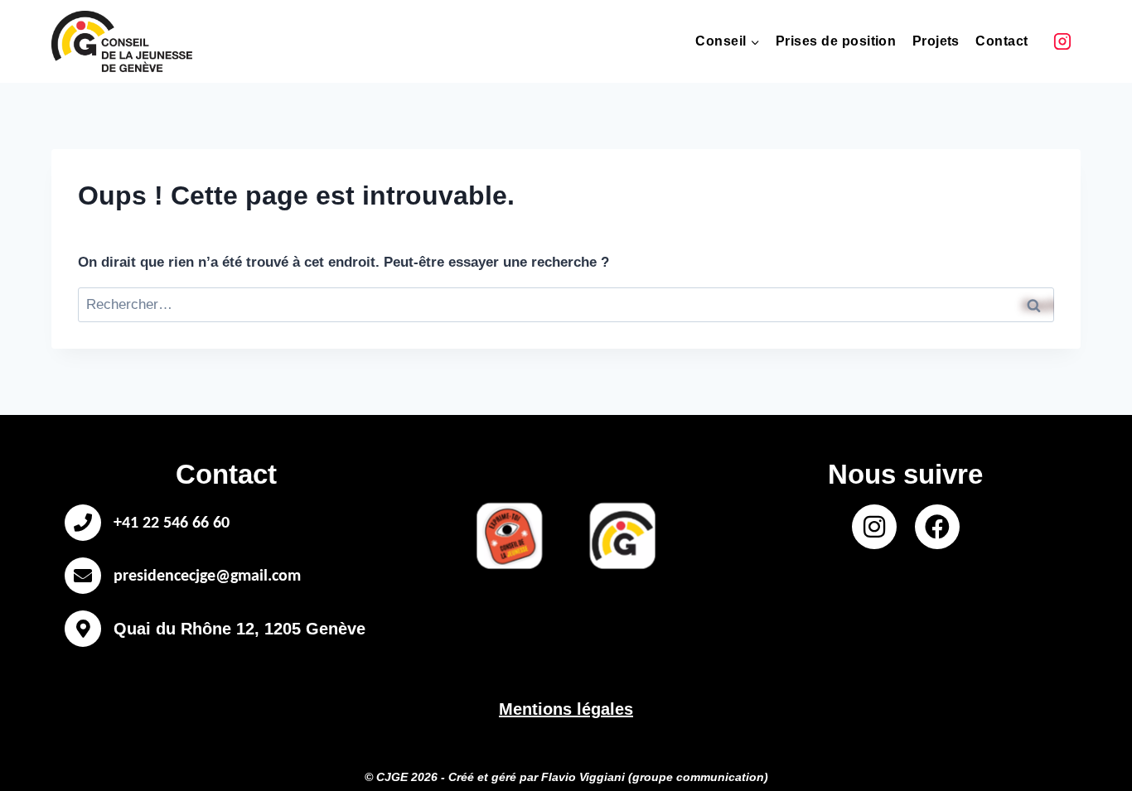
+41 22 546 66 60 (172, 523)
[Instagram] (1062, 41)
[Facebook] (937, 526)
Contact (1001, 41)
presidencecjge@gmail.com (207, 576)
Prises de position (836, 41)
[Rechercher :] (566, 304)
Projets (936, 41)
